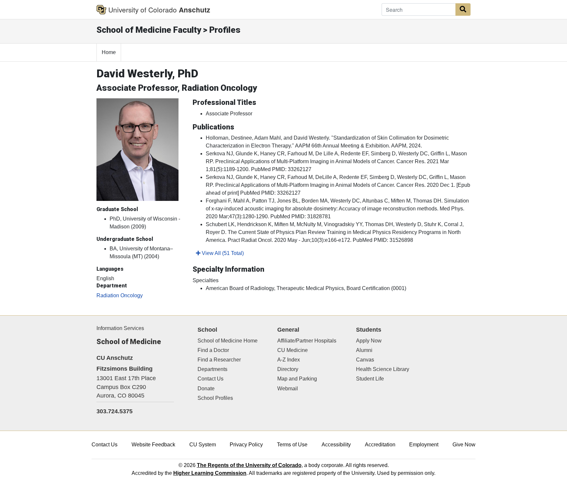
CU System (202, 444)
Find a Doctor (213, 350)
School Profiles (215, 398)
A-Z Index (288, 359)
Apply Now (369, 340)
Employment (423, 444)
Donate (206, 388)
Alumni (364, 350)
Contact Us (210, 378)
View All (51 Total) (222, 253)
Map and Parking (297, 378)
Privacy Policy (246, 444)
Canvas (365, 359)
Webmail (287, 388)
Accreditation (380, 444)
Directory (287, 369)
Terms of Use (292, 444)
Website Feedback (153, 444)
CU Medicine (292, 350)
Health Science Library (382, 369)
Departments (212, 369)
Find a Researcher (219, 359)
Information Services (120, 328)
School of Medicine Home (228, 340)
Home (109, 52)
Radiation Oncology (119, 295)
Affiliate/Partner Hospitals (306, 340)
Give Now (463, 444)
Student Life (370, 378)
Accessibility (336, 444)
